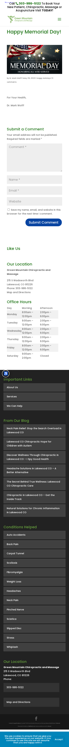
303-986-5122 (30, 3)
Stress (10, 637)
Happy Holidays (44, 78)
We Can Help (14, 406)
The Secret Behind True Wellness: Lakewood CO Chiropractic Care (33, 483)
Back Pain (12, 544)
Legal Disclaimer (17, 723)
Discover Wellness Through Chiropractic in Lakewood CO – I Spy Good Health (33, 457)
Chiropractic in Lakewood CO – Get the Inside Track (31, 497)
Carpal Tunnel (15, 553)
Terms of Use (48, 723)
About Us (12, 387)
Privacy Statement (56, 723)
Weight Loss (14, 581)
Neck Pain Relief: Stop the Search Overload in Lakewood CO (34, 430)
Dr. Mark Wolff (15, 78)
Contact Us (11, 723)
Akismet (49, 726)
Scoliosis (12, 562)
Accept (59, 739)
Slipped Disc (14, 628)
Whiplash (12, 647)
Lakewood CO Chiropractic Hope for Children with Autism (29, 443)
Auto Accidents (16, 534)
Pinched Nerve (15, 609)
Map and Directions (19, 292)
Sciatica (11, 619)
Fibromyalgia (15, 572)
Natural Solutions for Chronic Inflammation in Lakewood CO (33, 510)
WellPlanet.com (31, 726)
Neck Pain (12, 600)
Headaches (14, 591)
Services (12, 396)
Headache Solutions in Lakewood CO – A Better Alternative (31, 470)
